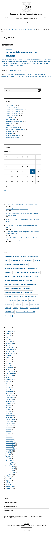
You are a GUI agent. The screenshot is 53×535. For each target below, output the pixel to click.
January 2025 (9, 369)
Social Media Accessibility (13, 137)
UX (26, 304)
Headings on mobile (19, 75)
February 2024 (10, 391)
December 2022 (10, 419)
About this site (8, 510)
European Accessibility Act (14, 280)
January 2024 (9, 393)
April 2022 (9, 435)
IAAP (16, 284)
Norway (28, 292)
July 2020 (8, 477)
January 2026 (9, 345)
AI (7, 260)
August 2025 (9, 355)
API (37, 260)
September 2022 (10, 425)
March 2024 (9, 389)
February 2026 (10, 343)
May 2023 (8, 409)
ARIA (8, 264)
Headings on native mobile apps (35, 75)
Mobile (26, 288)
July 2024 (8, 381)
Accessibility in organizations (14, 109)
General (8, 125)
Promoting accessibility (13, 135)
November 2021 (10, 445)
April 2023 (9, 411)
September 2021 (10, 449)
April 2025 (9, 363)
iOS (47, 75)
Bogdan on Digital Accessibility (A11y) (20, 516)
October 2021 (10, 447)
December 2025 (10, 347)
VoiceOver (34, 304)
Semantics (22, 300)
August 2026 (9, 331)
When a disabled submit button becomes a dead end (21, 205)
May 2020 (8, 481)
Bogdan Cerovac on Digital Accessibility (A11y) (22, 29)
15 (33, 172)
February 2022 (10, 439)
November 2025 (10, 349)
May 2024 (8, 385)
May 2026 (8, 337)
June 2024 (8, 383)
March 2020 (9, 485)
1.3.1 (6, 75)
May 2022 (8, 433)
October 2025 (10, 351)
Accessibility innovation (13, 111)
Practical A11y (10, 131)
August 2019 (9, 489)
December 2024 (10, 371)
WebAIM (9, 316)
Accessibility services (10, 506)
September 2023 (10, 401)
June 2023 (8, 407)
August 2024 (9, 379)
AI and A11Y (9, 117)
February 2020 (10, 487)
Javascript (31, 284)
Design (24, 272)
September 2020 (10, 473)
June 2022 (8, 431)
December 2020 (10, 467)
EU (36, 276)
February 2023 (10, 415)
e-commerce (35, 272)
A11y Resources (10, 105)
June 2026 (8, 335)
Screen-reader (38, 76)
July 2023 (8, 405)
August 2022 (9, 427)
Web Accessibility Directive (25, 312)
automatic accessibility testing (15, 268)
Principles (9, 133)
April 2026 (9, 339)
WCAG (45, 76)
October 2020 (10, 471)
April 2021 (9, 459)
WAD (8, 308)
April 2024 (9, 387)
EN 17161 (27, 276)
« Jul (5, 190)
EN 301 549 (17, 276)
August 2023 (9, 403)
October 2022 (10, 423)
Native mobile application (8, 76)
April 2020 (9, 483)
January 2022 (9, 441)
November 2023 (10, 397)
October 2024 (10, 375)
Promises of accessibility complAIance (17, 209)
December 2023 (10, 395)
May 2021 (8, 457)
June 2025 (8, 359)
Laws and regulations (12, 127)
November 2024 (10, 373)
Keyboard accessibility (13, 288)
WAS (16, 308)
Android (10, 75)
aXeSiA (8, 272)
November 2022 (10, 421)
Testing (18, 304)
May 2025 (8, 361)
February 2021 (10, 463)
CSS (16, 272)
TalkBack (9, 304)
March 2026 (9, 341)
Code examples (10, 119)
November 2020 (10, 469)
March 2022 (9, 437)
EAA (7, 276)
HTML (8, 284)
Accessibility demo (11, 107)
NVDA (8, 296)
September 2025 (10, 353)
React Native (20, 76)
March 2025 (9, 365)
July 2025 (8, 357)
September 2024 (10, 377)
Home (6, 498)
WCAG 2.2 (9, 312)
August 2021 (9, 451)
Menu (26, 22)
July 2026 (8, 333)
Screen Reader (29, 76)
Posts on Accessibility (10, 502)
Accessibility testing (12, 115)
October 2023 (10, 399)
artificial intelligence (20, 264)
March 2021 (9, 461)
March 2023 (9, 413)
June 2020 (8, 479)
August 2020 (9, 475)
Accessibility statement (13, 113)
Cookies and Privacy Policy (10, 518)
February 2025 (10, 367)
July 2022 (8, 429)
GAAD (29, 280)
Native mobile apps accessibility (17, 70)
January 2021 (9, 465)
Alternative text (17, 260)
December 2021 (10, 443)
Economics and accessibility (14, 121)
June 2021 (8, 455)
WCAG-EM (34, 308)
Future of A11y (10, 123)
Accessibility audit (12, 256)
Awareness (32, 268)
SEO (31, 300)
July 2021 (8, 453)
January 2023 (9, 417)
